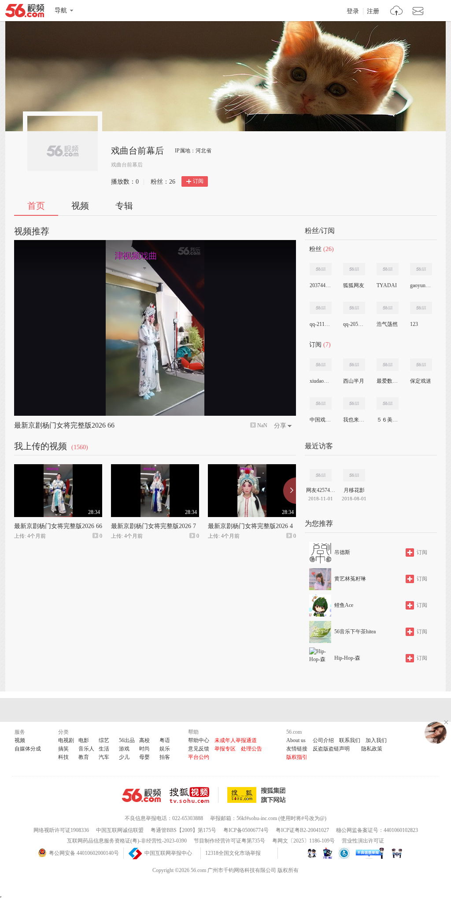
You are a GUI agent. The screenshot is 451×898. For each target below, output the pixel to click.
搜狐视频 (194, 795)
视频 (80, 206)
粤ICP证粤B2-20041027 (302, 830)
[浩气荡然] (388, 308)
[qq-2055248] (354, 308)
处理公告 (251, 749)
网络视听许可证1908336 (61, 830)
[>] (396, 12)
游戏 (124, 749)
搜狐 (258, 795)
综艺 (104, 740)
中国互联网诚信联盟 (120, 830)
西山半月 (353, 381)
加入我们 (376, 740)
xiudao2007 (320, 381)
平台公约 (198, 757)
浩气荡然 (387, 324)
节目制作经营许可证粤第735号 (229, 841)
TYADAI (387, 285)
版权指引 (296, 757)
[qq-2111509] (321, 308)
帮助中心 (198, 740)
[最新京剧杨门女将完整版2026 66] (58, 468)
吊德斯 (342, 552)
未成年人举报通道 (235, 740)
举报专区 (225, 749)
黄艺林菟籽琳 (350, 579)
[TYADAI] (388, 269)
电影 (83, 740)
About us (296, 740)
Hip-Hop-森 (347, 658)
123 (414, 324)
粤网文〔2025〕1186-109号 (303, 841)
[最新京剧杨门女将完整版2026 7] (155, 468)
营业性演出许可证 (363, 841)
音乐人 (86, 749)
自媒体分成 (28, 749)
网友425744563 (320, 490)
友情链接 (296, 749)
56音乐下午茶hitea (355, 631)
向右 (289, 490)
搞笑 (63, 749)
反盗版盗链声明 (331, 749)
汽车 (104, 757)
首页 (36, 206)
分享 (280, 425)
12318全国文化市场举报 (233, 853)
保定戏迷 (420, 381)
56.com (24, 12)
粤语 (164, 740)
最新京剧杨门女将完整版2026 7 (153, 526)
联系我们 (349, 740)
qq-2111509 (320, 324)
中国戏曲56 (320, 420)
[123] (421, 308)
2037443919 (320, 285)
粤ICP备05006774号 (246, 830)
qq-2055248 (353, 324)
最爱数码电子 (387, 381)
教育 (83, 757)
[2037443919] (321, 269)
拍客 (164, 757)
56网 (141, 795)
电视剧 (66, 740)
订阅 (198, 181)
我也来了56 (353, 420)
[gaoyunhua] (421, 269)
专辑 (124, 206)
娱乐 (164, 749)
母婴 (144, 757)
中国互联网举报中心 (168, 853)
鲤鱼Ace (343, 605)
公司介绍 (323, 740)
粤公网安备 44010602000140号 (84, 853)
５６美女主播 (387, 420)
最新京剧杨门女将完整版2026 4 (250, 526)
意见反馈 (198, 749)
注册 (373, 11)
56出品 (127, 740)
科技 (63, 757)
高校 (144, 740)
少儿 (124, 757)
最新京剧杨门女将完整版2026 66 (64, 425)
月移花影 (354, 490)
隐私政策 (371, 749)
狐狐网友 (353, 285)
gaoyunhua (420, 285)
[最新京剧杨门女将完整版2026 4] (252, 468)
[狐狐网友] (354, 269)
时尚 (144, 749)
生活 (104, 749)
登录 (353, 11)
